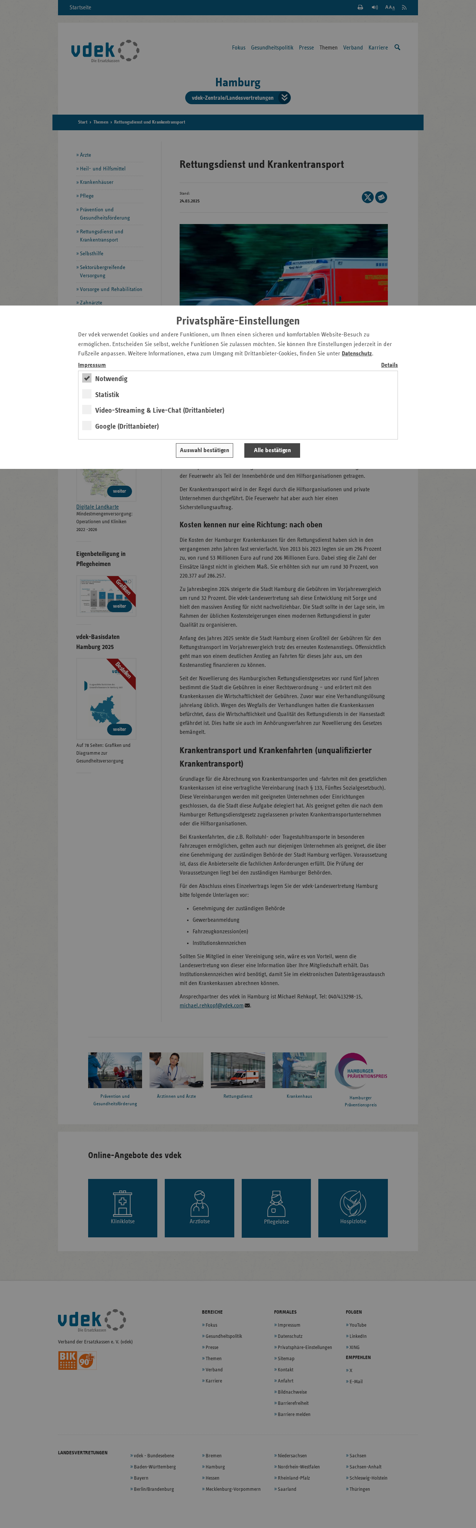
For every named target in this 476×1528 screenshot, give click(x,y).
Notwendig (111, 379)
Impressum (92, 365)
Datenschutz (357, 354)
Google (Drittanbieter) (127, 426)
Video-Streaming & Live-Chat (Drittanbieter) (159, 410)
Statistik (107, 395)
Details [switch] (389, 365)
